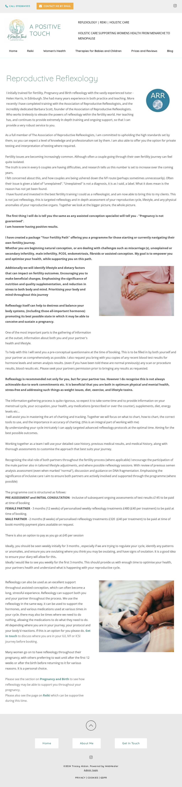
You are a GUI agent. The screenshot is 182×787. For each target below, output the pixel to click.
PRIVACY (80, 777)
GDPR (103, 777)
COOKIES (93, 777)
